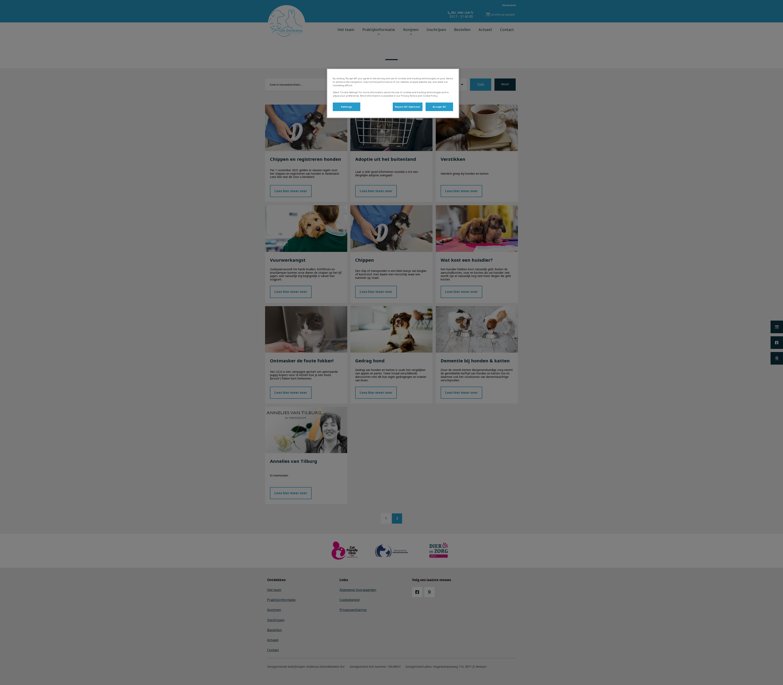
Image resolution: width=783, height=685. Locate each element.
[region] (393, 93)
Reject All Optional (407, 106)
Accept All (439, 106)
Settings (346, 106)
